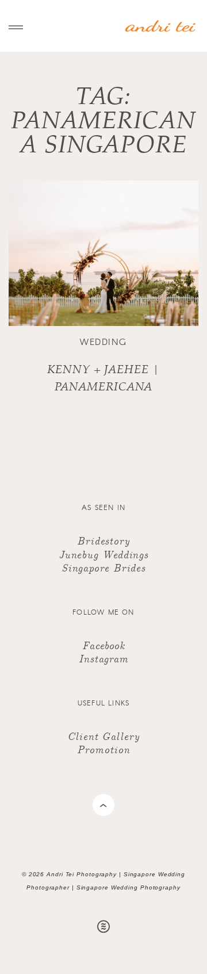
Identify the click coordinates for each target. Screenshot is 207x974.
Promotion (103, 749)
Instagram (103, 658)
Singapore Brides (103, 567)
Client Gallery (103, 735)
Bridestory (103, 540)
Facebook (103, 645)
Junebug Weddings (103, 554)
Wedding (103, 341)
